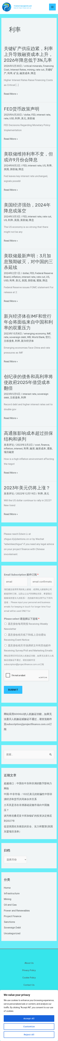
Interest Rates (18, 69)
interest (18, 448)
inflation (16, 276)
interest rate (43, 114)
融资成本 (25, 73)
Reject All (29, 1034)
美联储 (31, 118)
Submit (13, 689)
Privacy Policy (29, 970)
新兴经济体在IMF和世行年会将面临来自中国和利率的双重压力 (28, 322)
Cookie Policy (29, 977)
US (44, 165)
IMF (49, 333)
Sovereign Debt (12, 927)
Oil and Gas (10, 904)
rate (6, 118)
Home (7, 887)
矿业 (16, 73)
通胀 (38, 280)
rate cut (40, 69)
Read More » (11, 93)
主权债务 (9, 340)
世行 (48, 337)
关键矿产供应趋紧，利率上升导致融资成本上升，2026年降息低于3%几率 (28, 54)
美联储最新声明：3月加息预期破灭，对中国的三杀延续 (28, 261)
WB (29, 337)
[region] (29, 1015)
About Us (29, 963)
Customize (29, 1026)
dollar (27, 114)
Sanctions (9, 921)
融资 (32, 448)
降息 (33, 73)
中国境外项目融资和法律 (23, 6)
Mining (7, 899)
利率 (9, 73)
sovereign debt (17, 337)
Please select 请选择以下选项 (21, 618)
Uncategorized (12, 933)
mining (31, 69)
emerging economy (35, 333)
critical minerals (33, 65)
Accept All (29, 1018)
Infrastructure (11, 893)
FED (33, 114)
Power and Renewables (17, 910)
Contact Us (29, 985)
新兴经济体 (27, 340)
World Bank (38, 337)
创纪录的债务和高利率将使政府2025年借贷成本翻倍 (28, 382)
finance (45, 444)
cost (37, 444)
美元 (23, 118)
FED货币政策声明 (21, 109)
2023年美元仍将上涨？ (27, 488)
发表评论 (9, 444)
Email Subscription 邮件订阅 (21, 574)
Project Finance (12, 916)
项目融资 (9, 452)
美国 (6, 169)
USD (11, 118)
